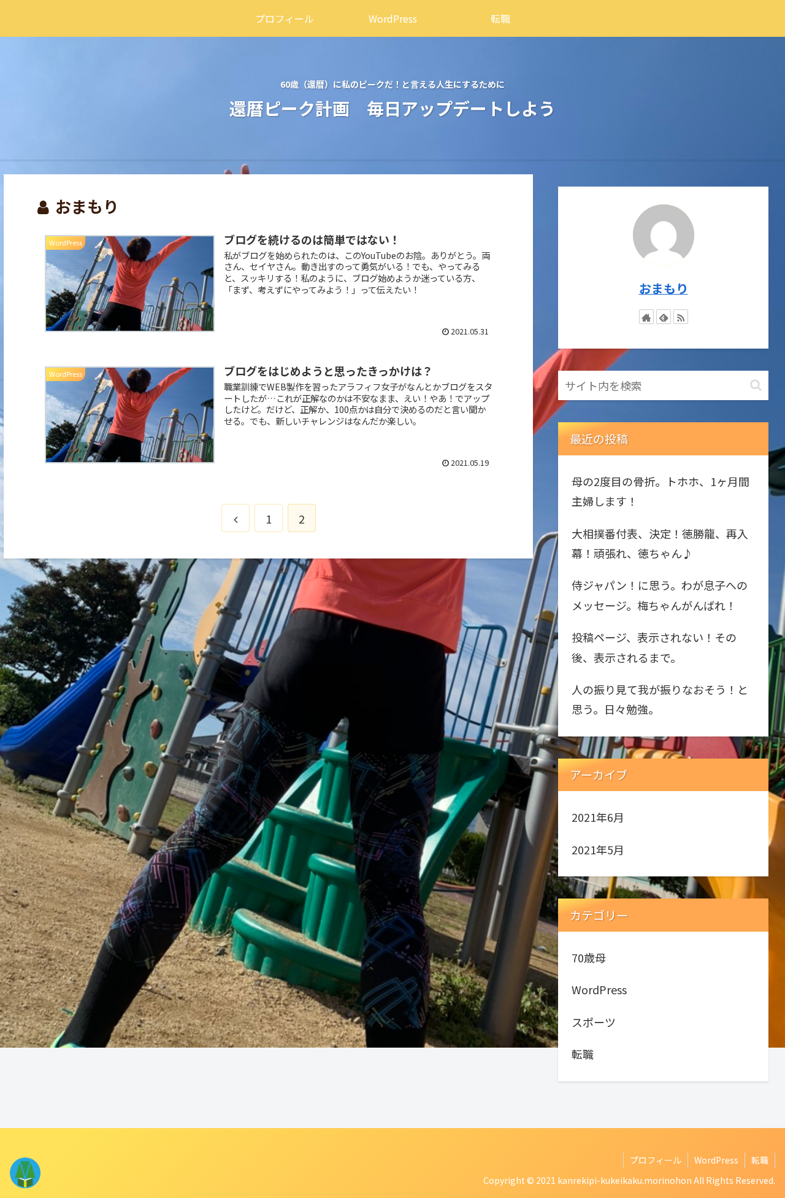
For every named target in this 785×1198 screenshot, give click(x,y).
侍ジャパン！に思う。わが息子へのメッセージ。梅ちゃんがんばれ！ (660, 595)
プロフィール (655, 1160)
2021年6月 (598, 817)
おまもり (663, 288)
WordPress (599, 989)
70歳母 (589, 957)
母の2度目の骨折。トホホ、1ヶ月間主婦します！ (660, 491)
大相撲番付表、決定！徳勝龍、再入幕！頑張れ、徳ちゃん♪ (660, 543)
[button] (756, 385)
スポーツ (594, 1022)
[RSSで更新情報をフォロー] (680, 316)
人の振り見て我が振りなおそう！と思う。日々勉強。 (660, 699)
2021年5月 (598, 849)
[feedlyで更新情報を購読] (663, 316)
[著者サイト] (646, 316)
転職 (583, 1054)
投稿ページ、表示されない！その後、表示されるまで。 (654, 647)
